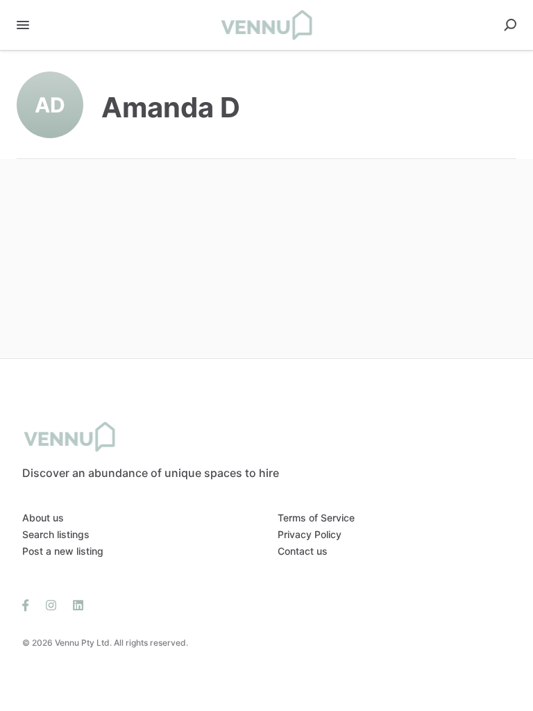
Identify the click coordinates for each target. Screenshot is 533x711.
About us (43, 518)
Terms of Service (316, 518)
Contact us (303, 551)
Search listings (56, 534)
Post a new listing (62, 551)
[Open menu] (23, 25)
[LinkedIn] (74, 604)
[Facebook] (29, 604)
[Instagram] (51, 604)
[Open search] (510, 25)
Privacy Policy (309, 534)
